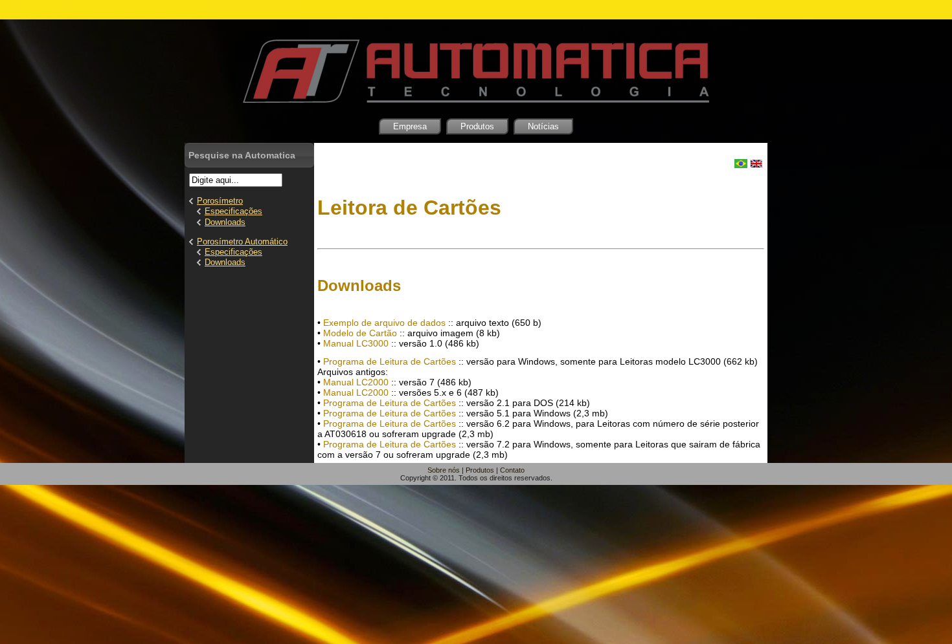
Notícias (543, 126)
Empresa (410, 126)
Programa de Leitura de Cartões (389, 361)
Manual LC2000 (356, 382)
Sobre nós (443, 470)
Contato (512, 470)
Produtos (477, 126)
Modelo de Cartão (360, 333)
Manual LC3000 (356, 343)
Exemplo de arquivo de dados (384, 322)
